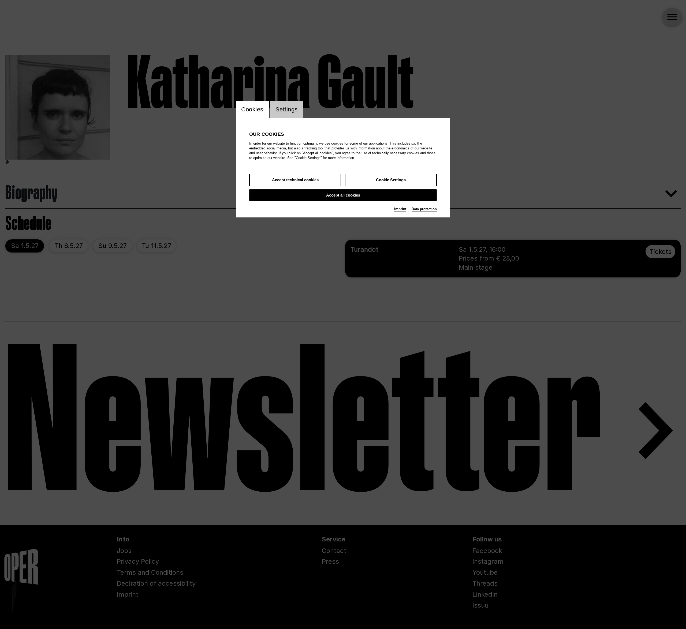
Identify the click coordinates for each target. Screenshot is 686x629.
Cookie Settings (391, 180)
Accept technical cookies (295, 180)
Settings (286, 109)
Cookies (252, 109)
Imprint (400, 209)
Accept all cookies (343, 195)
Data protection (424, 209)
